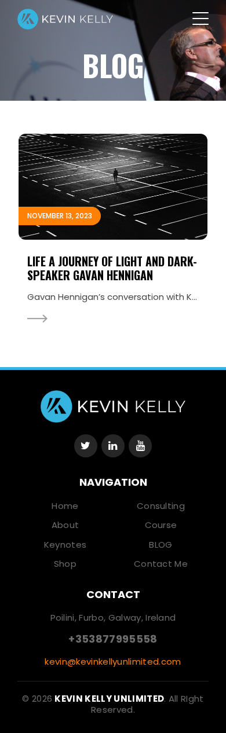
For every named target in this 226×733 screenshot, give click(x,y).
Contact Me (161, 564)
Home (65, 506)
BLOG (160, 544)
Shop (65, 564)
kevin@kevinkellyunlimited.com (113, 661)
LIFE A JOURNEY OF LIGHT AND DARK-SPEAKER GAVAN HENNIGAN (112, 268)
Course (161, 525)
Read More (37, 318)
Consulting (161, 506)
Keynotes (65, 544)
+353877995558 (112, 639)
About (65, 525)
